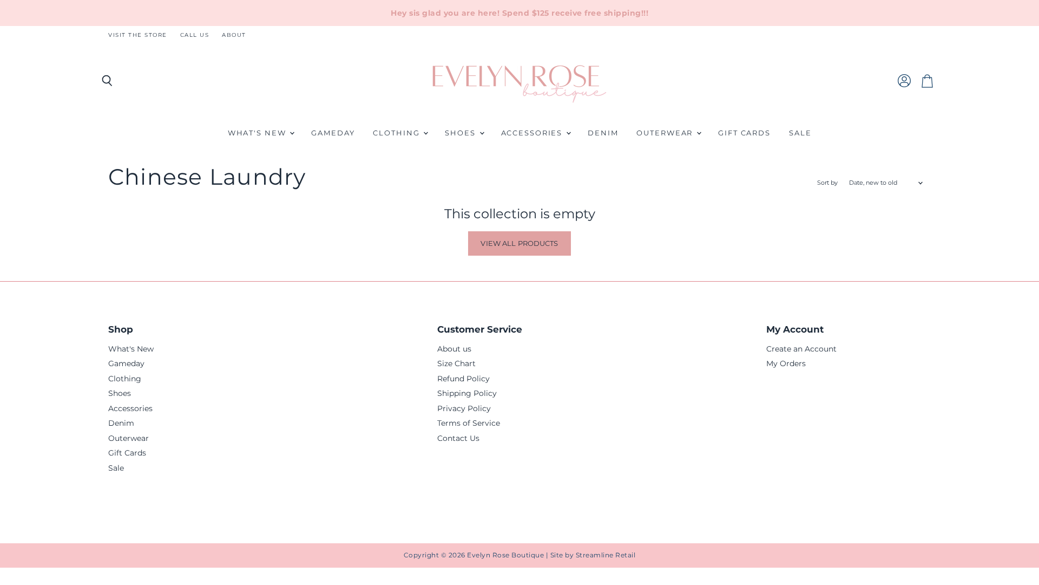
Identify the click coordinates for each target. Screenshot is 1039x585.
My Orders (786, 363)
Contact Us (458, 438)
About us (454, 349)
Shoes (461, 133)
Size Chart (456, 363)
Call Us (194, 35)
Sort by (827, 182)
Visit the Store (137, 35)
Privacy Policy (464, 408)
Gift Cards (744, 133)
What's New (258, 133)
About (234, 35)
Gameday (332, 133)
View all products (519, 243)
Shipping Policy (467, 393)
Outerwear (665, 133)
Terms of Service (468, 423)
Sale (800, 133)
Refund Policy (463, 379)
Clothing (397, 133)
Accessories (533, 133)
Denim (603, 133)
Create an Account (801, 349)
